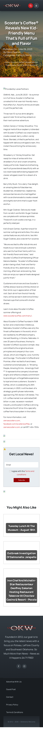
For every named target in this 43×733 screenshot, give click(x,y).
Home (7, 62)
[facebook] (18, 666)
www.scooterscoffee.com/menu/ (17, 315)
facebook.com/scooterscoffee (16, 424)
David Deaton (13, 52)
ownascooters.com (11, 420)
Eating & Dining (24, 55)
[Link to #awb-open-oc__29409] (36, 5)
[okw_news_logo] (12, 4)
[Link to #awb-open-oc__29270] (30, 5)
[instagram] (24, 666)
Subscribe (21, 480)
